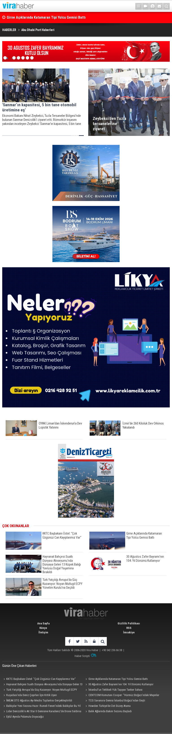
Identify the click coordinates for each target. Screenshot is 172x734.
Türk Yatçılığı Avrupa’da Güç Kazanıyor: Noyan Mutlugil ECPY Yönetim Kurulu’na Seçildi (39, 690)
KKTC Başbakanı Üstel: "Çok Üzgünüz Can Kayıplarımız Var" (41, 679)
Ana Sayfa (43, 623)
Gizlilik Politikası (129, 623)
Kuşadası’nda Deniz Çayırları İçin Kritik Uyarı (31, 695)
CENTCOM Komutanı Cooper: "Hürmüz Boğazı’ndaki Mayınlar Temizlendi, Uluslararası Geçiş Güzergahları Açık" (121, 695)
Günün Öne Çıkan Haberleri (19, 666)
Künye (43, 628)
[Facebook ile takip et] (69, 641)
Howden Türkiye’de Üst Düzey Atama (109, 705)
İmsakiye (129, 632)
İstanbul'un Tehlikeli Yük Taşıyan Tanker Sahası (115, 689)
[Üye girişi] (94, 641)
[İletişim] (159, 6)
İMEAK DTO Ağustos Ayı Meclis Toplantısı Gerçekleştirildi (39, 700)
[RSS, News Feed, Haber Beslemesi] (86, 641)
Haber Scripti (82, 656)
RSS (128, 628)
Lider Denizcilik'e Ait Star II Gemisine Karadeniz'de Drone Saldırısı (43, 711)
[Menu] (138, 6)
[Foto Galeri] (152, 6)
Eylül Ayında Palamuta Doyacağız (25, 716)
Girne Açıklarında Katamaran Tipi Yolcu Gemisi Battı (46, 17)
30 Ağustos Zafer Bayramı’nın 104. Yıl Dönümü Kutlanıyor (120, 684)
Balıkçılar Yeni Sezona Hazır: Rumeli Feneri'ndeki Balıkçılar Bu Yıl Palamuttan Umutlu (41, 706)
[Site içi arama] (166, 6)
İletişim (43, 632)
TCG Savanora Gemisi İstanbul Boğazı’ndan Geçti (116, 700)
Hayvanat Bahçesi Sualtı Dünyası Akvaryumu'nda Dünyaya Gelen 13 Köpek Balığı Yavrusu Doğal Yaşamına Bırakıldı (42, 685)
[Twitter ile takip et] (77, 641)
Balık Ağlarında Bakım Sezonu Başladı (110, 711)
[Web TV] (145, 6)
